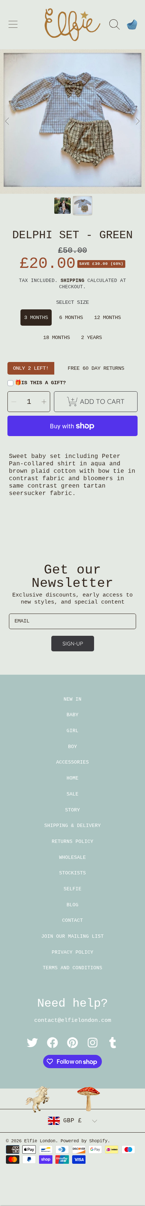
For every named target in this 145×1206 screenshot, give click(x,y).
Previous (8, 121)
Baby (72, 715)
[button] (13, 24)
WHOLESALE (72, 857)
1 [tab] (67, 173)
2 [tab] (78, 173)
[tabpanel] (72, 121)
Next (137, 121)
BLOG (72, 905)
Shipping (72, 280)
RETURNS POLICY (72, 841)
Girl (72, 731)
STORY (72, 810)
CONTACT (72, 920)
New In (72, 699)
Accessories (72, 762)
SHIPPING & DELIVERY (72, 825)
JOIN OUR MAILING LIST (72, 936)
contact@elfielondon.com (72, 1020)
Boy (72, 747)
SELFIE (72, 889)
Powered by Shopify (84, 1141)
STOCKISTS (72, 873)
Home (72, 778)
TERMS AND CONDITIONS (72, 968)
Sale (72, 794)
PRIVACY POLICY (72, 952)
